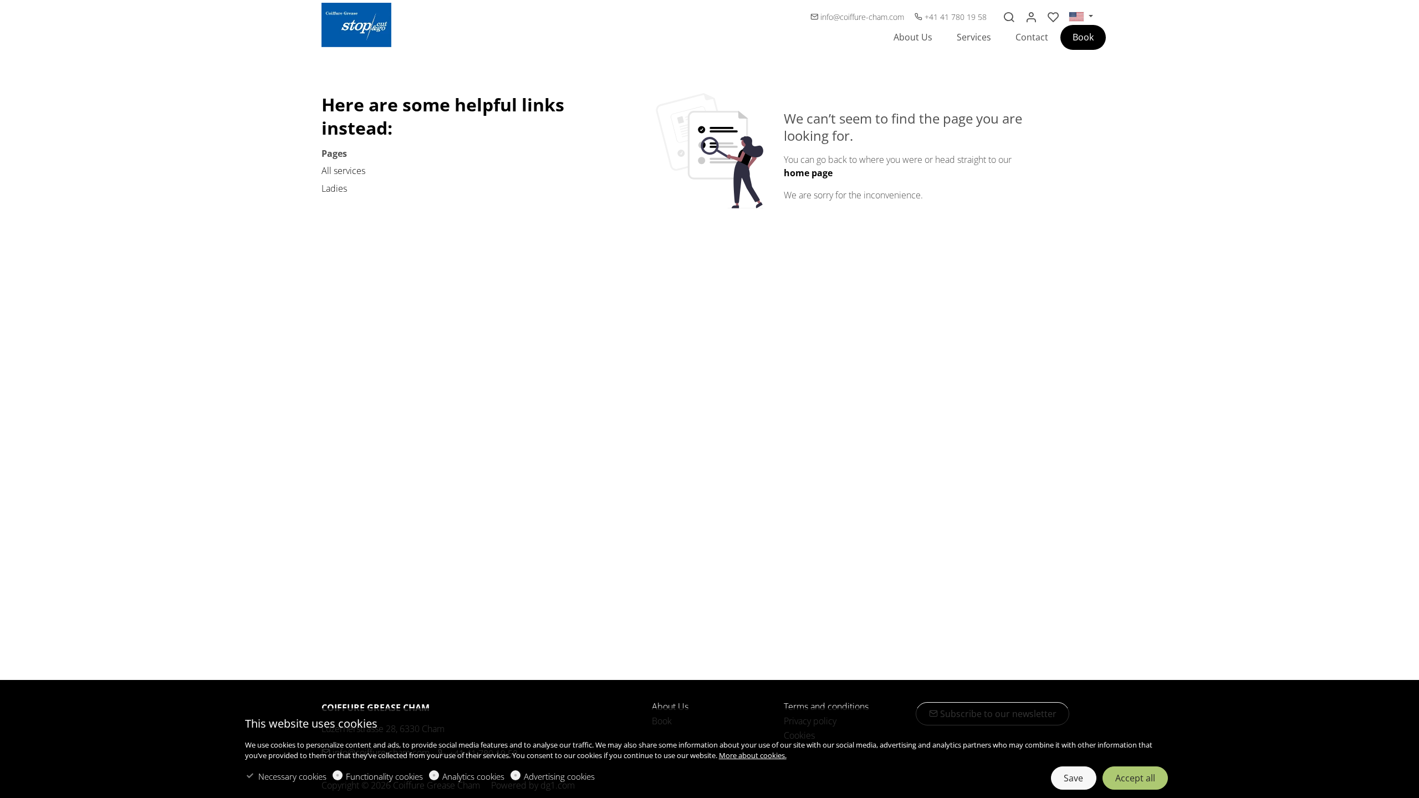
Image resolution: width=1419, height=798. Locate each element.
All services (343, 171)
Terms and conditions (826, 706)
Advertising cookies (559, 776)
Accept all (1135, 778)
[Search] (1009, 17)
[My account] (1031, 17)
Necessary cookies (292, 776)
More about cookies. (753, 755)
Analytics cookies (473, 776)
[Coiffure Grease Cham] (368, 24)
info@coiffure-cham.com (862, 17)
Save (1073, 778)
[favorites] (1053, 17)
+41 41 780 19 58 (954, 17)
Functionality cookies (384, 776)
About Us (670, 706)
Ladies (334, 188)
